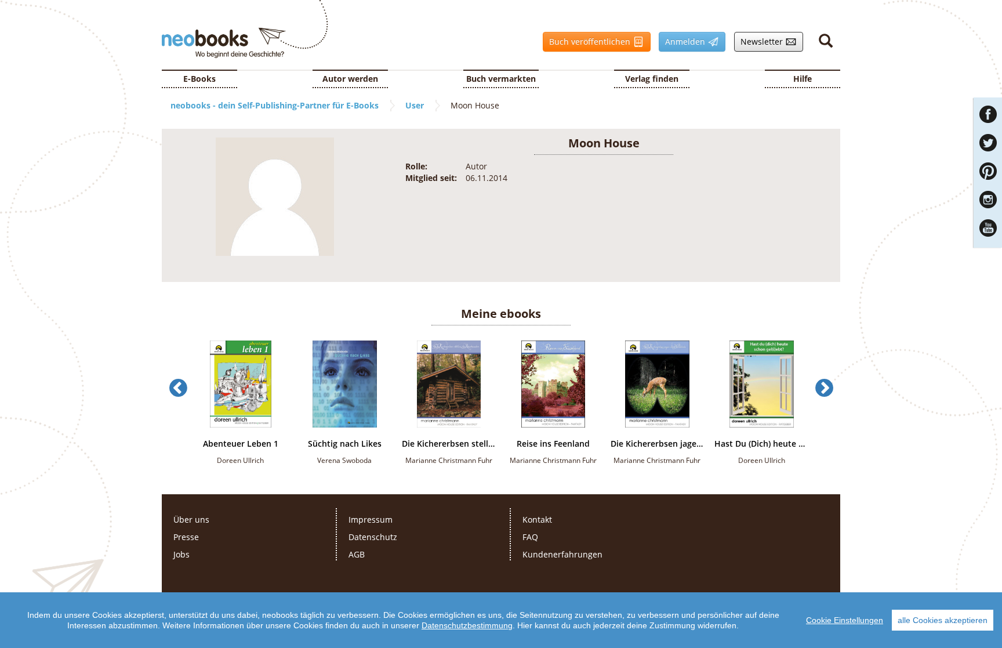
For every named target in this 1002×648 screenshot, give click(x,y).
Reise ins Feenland (553, 443)
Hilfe (802, 78)
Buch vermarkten (501, 78)
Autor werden (350, 78)
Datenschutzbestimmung (467, 625)
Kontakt (537, 519)
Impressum (370, 519)
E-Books (199, 78)
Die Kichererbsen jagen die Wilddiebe (658, 443)
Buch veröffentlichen (588, 41)
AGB (356, 554)
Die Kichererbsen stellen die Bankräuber (449, 443)
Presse (186, 536)
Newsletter (759, 41)
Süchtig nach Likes (345, 443)
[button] (178, 413)
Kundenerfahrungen (562, 554)
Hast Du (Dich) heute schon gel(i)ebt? (761, 443)
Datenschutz (372, 536)
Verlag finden (651, 78)
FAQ (530, 536)
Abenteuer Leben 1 (240, 443)
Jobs (181, 554)
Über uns (191, 519)
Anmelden (683, 41)
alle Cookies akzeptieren (943, 620)
